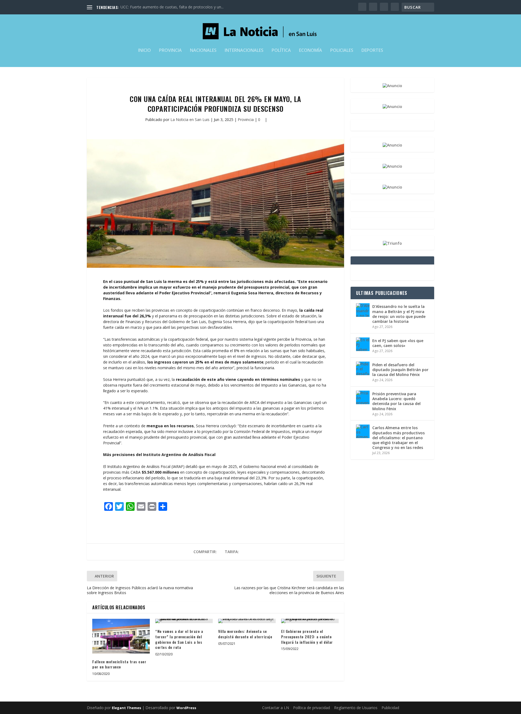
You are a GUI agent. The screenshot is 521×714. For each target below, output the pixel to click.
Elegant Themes (126, 707)
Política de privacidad (311, 707)
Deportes (372, 50)
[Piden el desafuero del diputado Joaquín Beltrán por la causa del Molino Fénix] (363, 368)
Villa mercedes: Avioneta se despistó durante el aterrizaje (245, 633)
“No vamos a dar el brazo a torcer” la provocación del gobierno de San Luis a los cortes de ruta (179, 639)
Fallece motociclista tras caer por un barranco (119, 664)
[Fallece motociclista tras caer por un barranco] (121, 636)
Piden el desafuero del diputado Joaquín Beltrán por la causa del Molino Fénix (400, 369)
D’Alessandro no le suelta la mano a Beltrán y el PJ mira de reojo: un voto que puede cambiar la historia (398, 314)
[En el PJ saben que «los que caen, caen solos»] (363, 344)
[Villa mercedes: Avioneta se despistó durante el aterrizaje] (247, 621)
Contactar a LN (275, 707)
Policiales (341, 50)
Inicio (144, 50)
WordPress (186, 707)
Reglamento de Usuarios (355, 707)
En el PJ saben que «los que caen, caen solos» (397, 343)
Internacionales (244, 50)
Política (281, 50)
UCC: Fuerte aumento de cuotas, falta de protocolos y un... (172, 6)
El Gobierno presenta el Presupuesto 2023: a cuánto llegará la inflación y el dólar (307, 636)
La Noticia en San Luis (189, 119)
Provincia (170, 50)
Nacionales (203, 50)
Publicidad (390, 707)
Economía (310, 50)
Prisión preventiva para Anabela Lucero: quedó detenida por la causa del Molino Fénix (396, 401)
